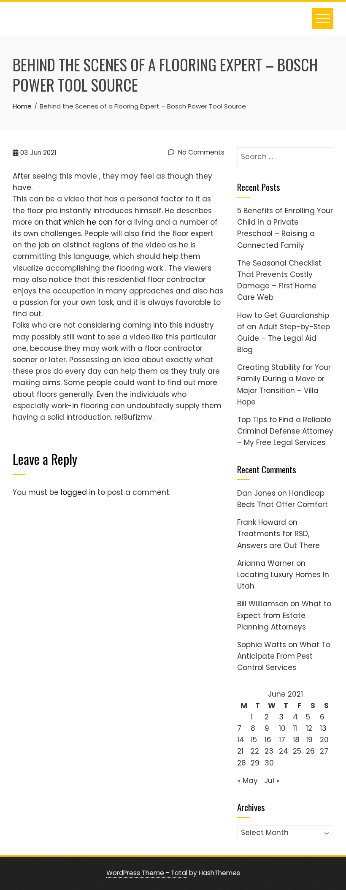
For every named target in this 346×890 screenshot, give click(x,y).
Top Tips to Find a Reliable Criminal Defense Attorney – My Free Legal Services (285, 431)
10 (282, 728)
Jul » (272, 781)
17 (282, 740)
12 (309, 728)
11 (295, 728)
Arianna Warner (265, 563)
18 (296, 740)
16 (268, 740)
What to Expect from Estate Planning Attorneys (284, 615)
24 (283, 751)
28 (241, 763)
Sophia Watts (261, 645)
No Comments (200, 152)
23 (269, 751)
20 (324, 740)
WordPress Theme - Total (146, 872)
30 (269, 763)
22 (255, 751)
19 (309, 740)
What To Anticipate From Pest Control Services (283, 656)
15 (254, 740)
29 (255, 763)
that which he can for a (89, 222)
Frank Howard (261, 522)
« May (247, 781)
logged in (78, 492)
